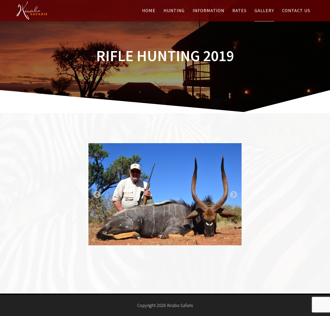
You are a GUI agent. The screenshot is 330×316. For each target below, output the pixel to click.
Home (148, 10)
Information (208, 10)
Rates (239, 10)
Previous (95, 193)
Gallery (264, 10)
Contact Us (296, 10)
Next (232, 193)
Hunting (174, 10)
